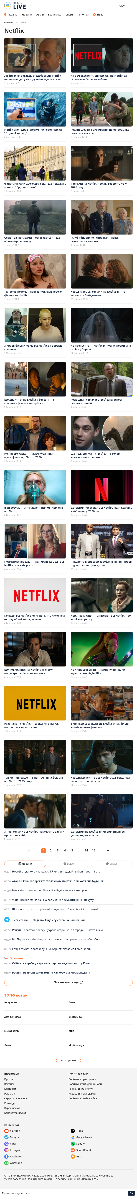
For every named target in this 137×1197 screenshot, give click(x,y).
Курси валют (12, 1108)
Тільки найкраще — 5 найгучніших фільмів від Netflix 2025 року (33, 779)
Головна (8, 22)
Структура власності (16, 1098)
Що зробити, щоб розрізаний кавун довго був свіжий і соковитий (55, 909)
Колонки (83, 14)
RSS (78, 1156)
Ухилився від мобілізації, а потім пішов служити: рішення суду (53, 900)
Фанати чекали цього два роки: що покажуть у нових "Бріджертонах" (35, 185)
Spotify (80, 1143)
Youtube (15, 1130)
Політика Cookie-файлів (83, 1098)
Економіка (54, 14)
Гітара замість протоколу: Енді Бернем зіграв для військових (51, 949)
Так (131, 1193)
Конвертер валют (15, 1112)
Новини (27, 14)
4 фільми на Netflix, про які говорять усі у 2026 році (99, 185)
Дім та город (12, 1016)
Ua (121, 5)
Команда (9, 1103)
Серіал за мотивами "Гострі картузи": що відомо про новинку (32, 239)
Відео (100, 14)
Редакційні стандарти (82, 1093)
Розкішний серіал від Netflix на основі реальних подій (96, 401)
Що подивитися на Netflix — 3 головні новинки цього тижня (96, 455)
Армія (40, 14)
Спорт (69, 14)
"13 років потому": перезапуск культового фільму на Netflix (33, 293)
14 (86, 850)
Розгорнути (68, 1060)
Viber (13, 1143)
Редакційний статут (80, 1088)
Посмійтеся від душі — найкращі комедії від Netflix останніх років (34, 563)
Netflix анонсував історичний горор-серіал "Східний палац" (33, 131)
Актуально (11, 1002)
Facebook (15, 1156)
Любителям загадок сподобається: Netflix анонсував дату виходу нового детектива (32, 77)
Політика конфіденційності (85, 1084)
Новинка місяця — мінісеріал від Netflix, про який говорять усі (101, 617)
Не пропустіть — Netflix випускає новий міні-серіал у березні (101, 347)
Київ (71, 1031)
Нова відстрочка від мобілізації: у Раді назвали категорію (49, 890)
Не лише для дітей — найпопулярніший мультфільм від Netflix (98, 671)
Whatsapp (16, 1163)
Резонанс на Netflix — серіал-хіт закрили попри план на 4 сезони (32, 725)
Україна (12, 14)
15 (93, 850)
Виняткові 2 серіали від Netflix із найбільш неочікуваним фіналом (100, 725)
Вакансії (9, 1084)
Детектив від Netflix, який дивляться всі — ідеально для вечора (99, 833)
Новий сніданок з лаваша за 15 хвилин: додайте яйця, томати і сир (56, 871)
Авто (71, 1002)
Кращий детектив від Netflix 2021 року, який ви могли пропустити (101, 779)
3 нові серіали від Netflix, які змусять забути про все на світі (34, 833)
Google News (84, 1137)
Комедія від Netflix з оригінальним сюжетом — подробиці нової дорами (34, 617)
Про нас (9, 1079)
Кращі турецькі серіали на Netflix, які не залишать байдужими (98, 293)
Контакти (10, 1088)
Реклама (9, 1093)
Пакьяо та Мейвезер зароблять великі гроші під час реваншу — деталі (101, 563)
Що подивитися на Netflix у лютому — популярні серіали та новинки (30, 671)
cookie (27, 1193)
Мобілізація (76, 1045)
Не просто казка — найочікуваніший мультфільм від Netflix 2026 (29, 455)
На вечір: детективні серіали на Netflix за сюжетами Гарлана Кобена (99, 77)
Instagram (16, 1150)
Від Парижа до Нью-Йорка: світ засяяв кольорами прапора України (56, 939)
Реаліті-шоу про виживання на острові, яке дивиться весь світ (100, 131)
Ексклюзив (11, 1031)
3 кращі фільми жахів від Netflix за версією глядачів (33, 347)
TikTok (80, 1130)
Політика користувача (82, 1079)
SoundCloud (83, 1150)
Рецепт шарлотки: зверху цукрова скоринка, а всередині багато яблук (57, 930)
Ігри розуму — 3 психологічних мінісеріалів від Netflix (33, 509)
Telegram (15, 1137)
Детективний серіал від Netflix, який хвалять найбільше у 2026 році (101, 509)
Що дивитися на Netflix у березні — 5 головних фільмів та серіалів (29, 401)
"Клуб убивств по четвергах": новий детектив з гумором (95, 239)
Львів (8, 1045)
